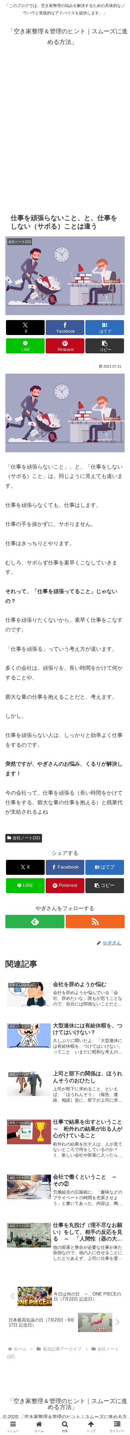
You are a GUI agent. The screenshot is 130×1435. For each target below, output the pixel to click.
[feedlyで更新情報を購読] (34, 921)
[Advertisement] (65, 130)
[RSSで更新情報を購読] (95, 921)
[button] (104, 345)
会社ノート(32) (26, 838)
